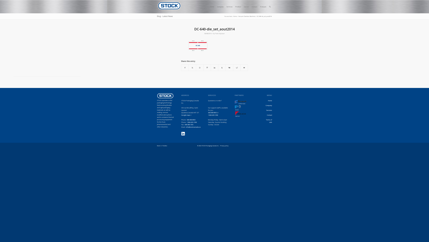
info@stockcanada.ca (193, 127)
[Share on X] (192, 68)
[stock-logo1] (169, 6)
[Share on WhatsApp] (199, 68)
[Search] (270, 6)
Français (263, 7)
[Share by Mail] (244, 68)
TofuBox (164, 146)
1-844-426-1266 (192, 122)
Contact (269, 115)
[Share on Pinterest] (207, 68)
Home (270, 101)
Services (269, 110)
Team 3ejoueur (220, 34)
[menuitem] (212, 6)
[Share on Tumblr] (222, 68)
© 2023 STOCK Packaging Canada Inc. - (208, 146)
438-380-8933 (191, 120)
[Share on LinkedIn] (214, 68)
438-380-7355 (189, 125)
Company (269, 105)
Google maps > (186, 115)
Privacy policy (224, 146)
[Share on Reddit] (236, 68)
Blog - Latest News (165, 16)
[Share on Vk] (229, 68)
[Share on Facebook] (185, 68)
